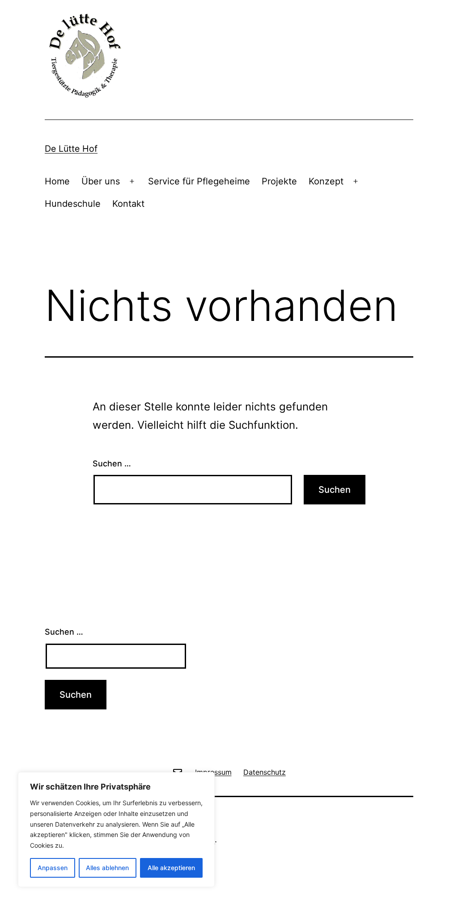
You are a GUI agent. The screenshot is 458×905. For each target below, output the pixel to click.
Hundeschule (73, 203)
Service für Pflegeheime (199, 181)
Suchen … (112, 463)
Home (57, 181)
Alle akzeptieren (171, 867)
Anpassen (53, 867)
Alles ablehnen (107, 867)
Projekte (279, 181)
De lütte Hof (71, 148)
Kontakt (128, 203)
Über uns (100, 181)
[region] (116, 829)
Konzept (326, 181)
